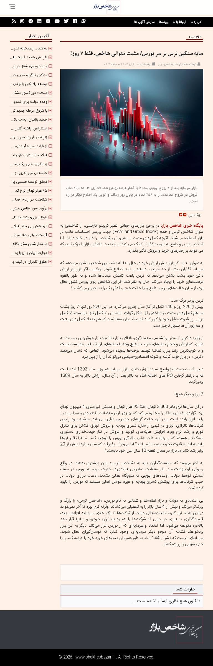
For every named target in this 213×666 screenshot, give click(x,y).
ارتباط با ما (179, 22)
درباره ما (196, 22)
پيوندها (163, 22)
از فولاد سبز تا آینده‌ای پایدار (26, 146)
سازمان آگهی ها (144, 22)
